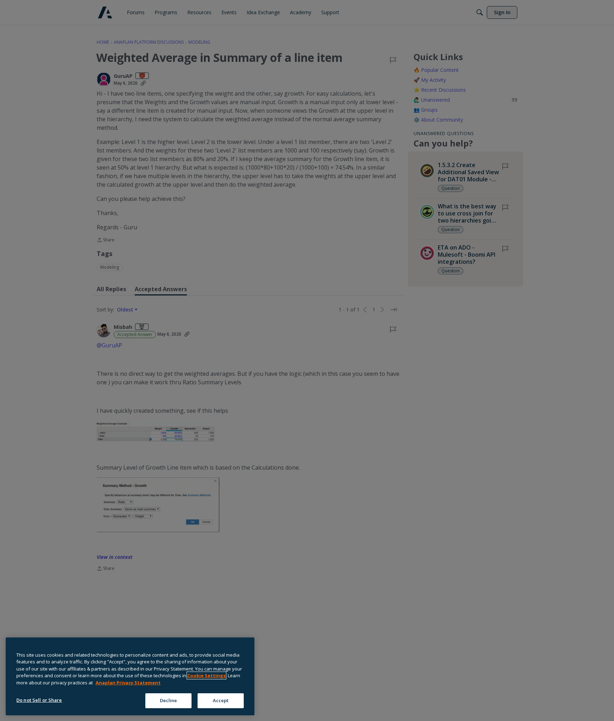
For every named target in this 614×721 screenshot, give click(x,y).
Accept (221, 700)
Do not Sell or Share (39, 700)
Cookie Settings (206, 675)
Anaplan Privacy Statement (128, 682)
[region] (130, 676)
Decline (168, 700)
